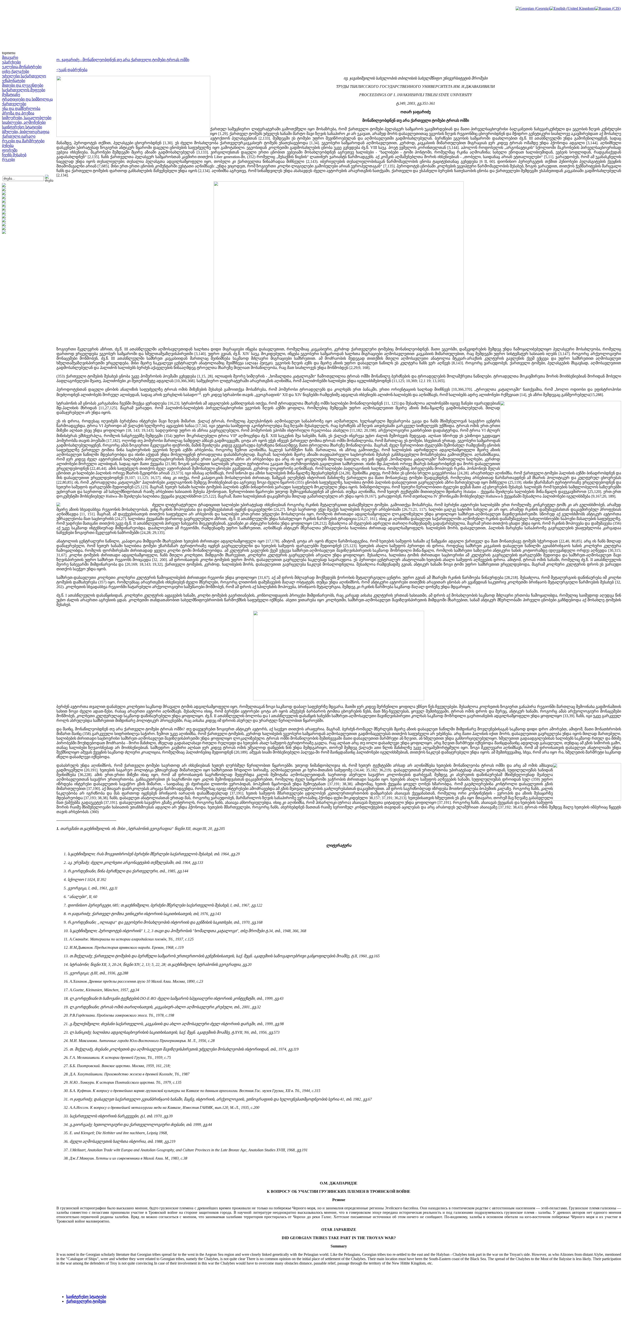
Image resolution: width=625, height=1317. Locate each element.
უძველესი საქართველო (24, 76)
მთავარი (10, 57)
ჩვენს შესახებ (14, 155)
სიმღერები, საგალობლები (26, 118)
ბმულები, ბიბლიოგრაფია (25, 132)
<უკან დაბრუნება (71, 70)
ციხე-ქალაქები (15, 71)
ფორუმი (9, 150)
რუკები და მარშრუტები (23, 141)
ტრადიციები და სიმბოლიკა (27, 99)
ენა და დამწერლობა (21, 108)
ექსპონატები (13, 81)
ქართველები (14, 104)
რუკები (8, 159)
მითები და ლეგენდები (22, 85)
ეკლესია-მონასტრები (22, 67)
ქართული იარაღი (18, 136)
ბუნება (8, 145)
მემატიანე (11, 94)
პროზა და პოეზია (18, 113)
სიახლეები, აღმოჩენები (24, 122)
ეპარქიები (11, 62)
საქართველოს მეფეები (23, 90)
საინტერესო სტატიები (22, 127)
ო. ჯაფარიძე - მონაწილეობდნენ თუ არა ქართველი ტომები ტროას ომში (122, 60)
